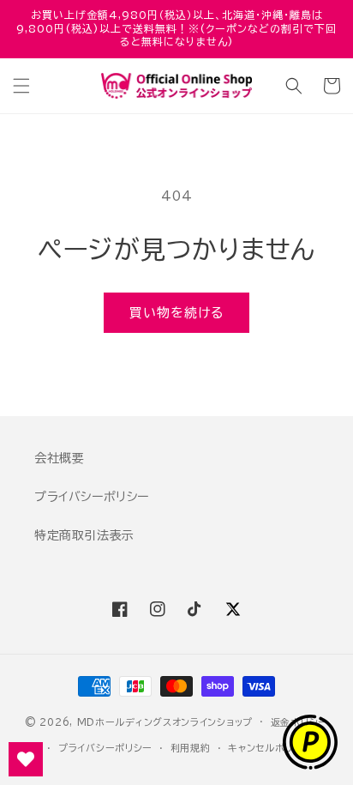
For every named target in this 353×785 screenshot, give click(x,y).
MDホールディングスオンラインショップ (165, 721)
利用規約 (191, 747)
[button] (21, 86)
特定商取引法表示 (84, 535)
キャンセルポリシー (270, 747)
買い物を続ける (176, 312)
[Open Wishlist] (26, 759)
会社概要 (59, 458)
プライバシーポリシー (91, 497)
